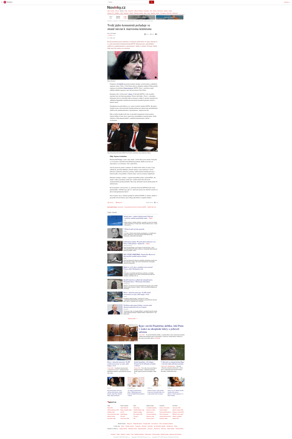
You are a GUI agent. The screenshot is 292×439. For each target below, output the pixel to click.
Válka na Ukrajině (138, 10)
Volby (126, 10)
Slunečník (144, 426)
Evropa (125, 231)
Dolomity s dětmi (164, 418)
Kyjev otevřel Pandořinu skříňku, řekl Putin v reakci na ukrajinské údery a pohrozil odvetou (161, 329)
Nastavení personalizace (176, 434)
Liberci (130, 94)
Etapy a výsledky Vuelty (126, 410)
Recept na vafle (150, 416)
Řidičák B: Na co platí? (178, 414)
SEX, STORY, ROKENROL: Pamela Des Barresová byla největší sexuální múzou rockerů (139, 255)
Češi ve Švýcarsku (164, 414)
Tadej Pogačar (123, 414)
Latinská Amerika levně (165, 416)
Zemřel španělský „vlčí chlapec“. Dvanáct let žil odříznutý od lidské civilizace (145, 364)
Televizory (163, 428)
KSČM (121, 84)
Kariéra (128, 434)
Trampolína (138, 426)
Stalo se (117, 10)
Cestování (126, 13)
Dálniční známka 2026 (178, 410)
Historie (131, 13)
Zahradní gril (170, 426)
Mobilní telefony (123, 428)
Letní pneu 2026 (176, 407)
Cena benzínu (154, 423)
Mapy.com (129, 423)
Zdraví (124, 271)
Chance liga (136, 407)
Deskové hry (157, 428)
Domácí (122, 10)
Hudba (124, 258)
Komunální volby (111, 418)
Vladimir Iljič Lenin (151, 207)
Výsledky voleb (111, 412)
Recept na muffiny (150, 410)
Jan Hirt (122, 412)
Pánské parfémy (179, 428)
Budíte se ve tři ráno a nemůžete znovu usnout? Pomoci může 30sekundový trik (138, 268)
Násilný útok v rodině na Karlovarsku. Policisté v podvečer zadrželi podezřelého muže (138, 217)
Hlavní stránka (110, 10)
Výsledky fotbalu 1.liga (138, 410)
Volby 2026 (110, 407)
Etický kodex (148, 434)
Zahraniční (130, 10)
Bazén (122, 426)
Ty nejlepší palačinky (151, 407)
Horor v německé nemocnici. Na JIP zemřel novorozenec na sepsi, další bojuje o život (137, 293)
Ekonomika (160, 10)
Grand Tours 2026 (124, 418)
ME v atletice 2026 (137, 414)
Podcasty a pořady (138, 13)
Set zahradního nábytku (159, 426)
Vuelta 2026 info (124, 407)
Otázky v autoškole (177, 416)
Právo (108, 33)
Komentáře (146, 10)
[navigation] (2, 2)
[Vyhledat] (151, 2)
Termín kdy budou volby (113, 414)
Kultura (155, 10)
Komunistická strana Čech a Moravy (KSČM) (135, 207)
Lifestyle (166, 10)
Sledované (174, 13)
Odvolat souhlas (164, 434)
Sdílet (153, 34)
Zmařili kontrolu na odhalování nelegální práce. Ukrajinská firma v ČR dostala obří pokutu (138, 281)
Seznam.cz (287, 2)
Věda (121, 13)
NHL (134, 418)
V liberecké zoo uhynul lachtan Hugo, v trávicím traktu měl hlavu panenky (172, 363)
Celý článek (157, 338)
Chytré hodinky (170, 428)
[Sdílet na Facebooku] (155, 202)
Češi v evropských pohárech (166, 423)
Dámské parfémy (142, 428)
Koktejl (170, 10)
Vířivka (175, 426)
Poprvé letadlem (163, 410)
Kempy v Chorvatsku (164, 407)
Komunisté (120, 207)
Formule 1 (135, 416)
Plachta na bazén (130, 426)
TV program (163, 13)
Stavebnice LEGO (132, 428)
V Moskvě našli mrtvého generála (133, 229)
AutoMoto (117, 13)
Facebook (113, 434)
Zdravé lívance (150, 412)
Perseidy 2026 (146, 423)
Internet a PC (110, 13)
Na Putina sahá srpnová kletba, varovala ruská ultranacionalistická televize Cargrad (137, 306)
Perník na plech (150, 418)
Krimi (151, 10)
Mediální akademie (139, 434)
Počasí (157, 13)
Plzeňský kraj (126, 283)
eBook (147, 34)
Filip (120, 159)
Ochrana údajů (155, 434)
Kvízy (148, 13)
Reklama (123, 434)
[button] (132, 65)
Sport (145, 13)
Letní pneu (150, 428)
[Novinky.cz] (116, 8)
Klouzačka (150, 426)
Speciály (153, 13)
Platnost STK (176, 418)
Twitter (118, 434)
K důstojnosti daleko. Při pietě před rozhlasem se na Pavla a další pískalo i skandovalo (139, 243)
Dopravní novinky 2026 (178, 412)
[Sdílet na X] (157, 202)
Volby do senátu (111, 416)
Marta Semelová (128, 88)
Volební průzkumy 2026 (113, 410)
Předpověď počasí (137, 423)
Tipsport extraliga (137, 412)
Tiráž (132, 434)
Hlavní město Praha (127, 245)
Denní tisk (169, 13)
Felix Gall (122, 416)
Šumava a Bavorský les (165, 412)
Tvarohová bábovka (151, 414)
